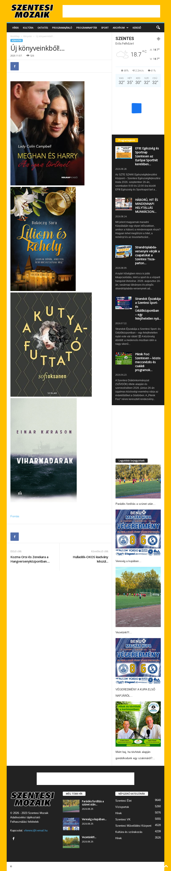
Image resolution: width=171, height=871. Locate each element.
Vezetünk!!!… (124, 632)
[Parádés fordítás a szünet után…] (138, 482)
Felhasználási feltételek (24, 821)
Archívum (119, 27)
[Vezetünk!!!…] (138, 597)
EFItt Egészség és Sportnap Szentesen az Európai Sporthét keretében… (147, 156)
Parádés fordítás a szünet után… (136, 503)
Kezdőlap (14, 36)
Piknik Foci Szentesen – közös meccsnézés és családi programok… (148, 362)
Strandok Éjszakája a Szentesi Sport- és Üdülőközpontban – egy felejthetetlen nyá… (148, 308)
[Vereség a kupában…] (138, 533)
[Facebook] (14, 66)
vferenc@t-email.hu (36, 830)
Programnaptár (86, 27)
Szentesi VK (123, 819)
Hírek (15, 27)
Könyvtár (27, 36)
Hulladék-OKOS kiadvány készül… (90, 559)
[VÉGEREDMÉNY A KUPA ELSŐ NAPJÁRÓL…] (138, 661)
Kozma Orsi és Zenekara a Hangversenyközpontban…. (30, 559)
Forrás (14, 516)
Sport (105, 27)
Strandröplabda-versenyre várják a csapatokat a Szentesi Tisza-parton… (147, 255)
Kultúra (28, 27)
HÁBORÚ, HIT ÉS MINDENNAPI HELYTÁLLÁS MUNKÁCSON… (146, 206)
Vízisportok (122, 807)
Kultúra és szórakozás (128, 832)
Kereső (137, 27)
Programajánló (62, 27)
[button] (158, 27)
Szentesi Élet (123, 800)
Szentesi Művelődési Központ (133, 825)
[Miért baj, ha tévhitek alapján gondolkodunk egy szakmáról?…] (138, 724)
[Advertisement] (111, 11)
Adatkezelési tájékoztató (25, 817)
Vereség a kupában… (128, 561)
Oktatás (43, 27)
